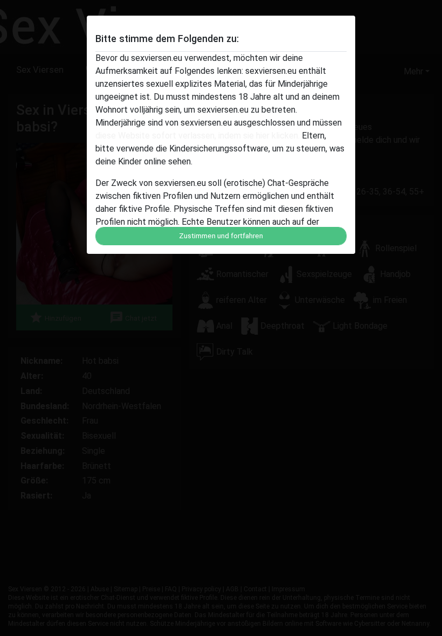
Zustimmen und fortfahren (221, 236)
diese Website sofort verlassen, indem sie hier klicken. (197, 135)
